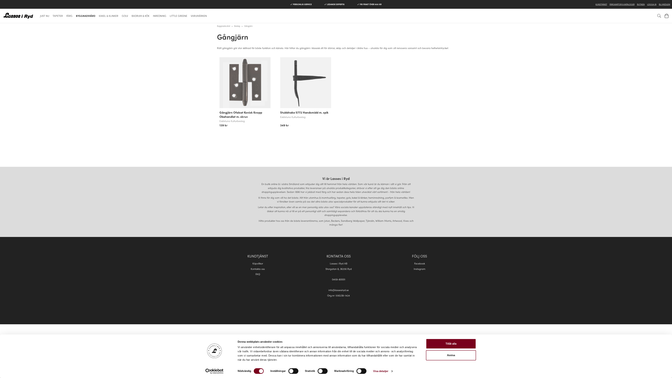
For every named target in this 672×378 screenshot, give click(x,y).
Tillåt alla (451, 343)
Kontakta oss (258, 269)
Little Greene (178, 16)
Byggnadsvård (85, 16)
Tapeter (58, 16)
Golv (125, 16)
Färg (69, 16)
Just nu (44, 16)
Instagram (419, 269)
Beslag (237, 25)
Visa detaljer (380, 371)
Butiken (641, 4)
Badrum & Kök (140, 16)
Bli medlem (664, 4)
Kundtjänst (601, 4)
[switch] (293, 371)
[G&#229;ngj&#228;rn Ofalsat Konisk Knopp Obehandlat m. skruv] (245, 82)
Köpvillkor (258, 263)
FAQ (257, 274)
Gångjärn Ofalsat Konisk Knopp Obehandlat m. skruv (240, 114)
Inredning (159, 16)
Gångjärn (248, 25)
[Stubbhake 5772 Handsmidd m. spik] (305, 82)
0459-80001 (338, 279)
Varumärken (199, 16)
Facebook (419, 263)
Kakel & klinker (108, 16)
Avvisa (451, 355)
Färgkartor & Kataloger (622, 4)
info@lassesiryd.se (338, 290)
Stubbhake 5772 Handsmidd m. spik (304, 112)
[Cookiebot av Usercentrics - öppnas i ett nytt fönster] (214, 371)
